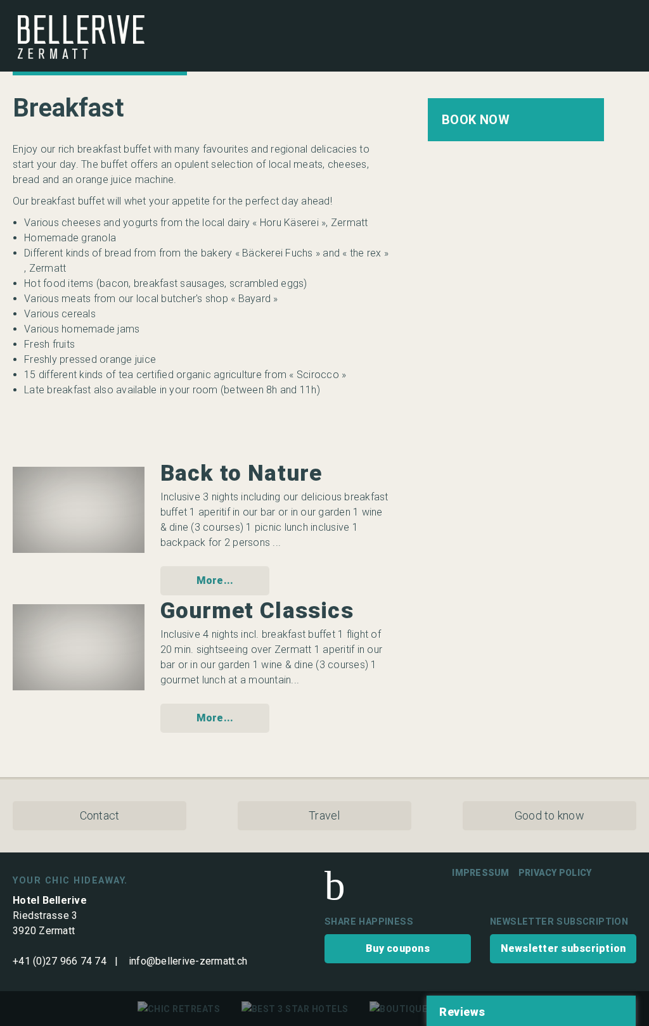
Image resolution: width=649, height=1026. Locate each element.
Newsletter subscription (563, 948)
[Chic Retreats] (179, 1008)
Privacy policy (555, 873)
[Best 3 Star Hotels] (295, 1008)
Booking (516, 119)
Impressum (480, 873)
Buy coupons (398, 948)
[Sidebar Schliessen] (622, 31)
